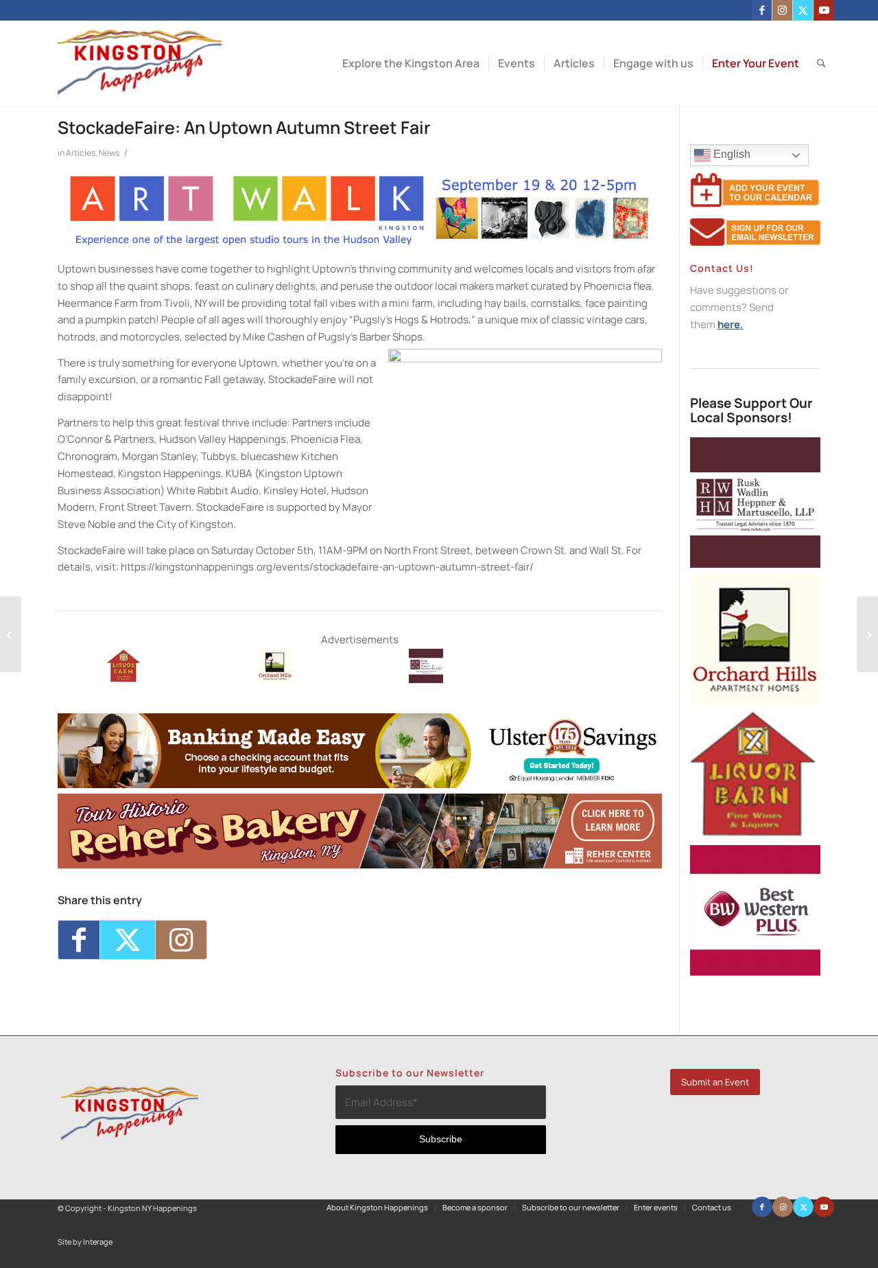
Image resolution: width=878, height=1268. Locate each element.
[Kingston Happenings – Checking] (360, 784)
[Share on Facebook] (78, 940)
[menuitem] (410, 63)
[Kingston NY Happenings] (140, 63)
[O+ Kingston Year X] (867, 634)
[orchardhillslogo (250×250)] (275, 679)
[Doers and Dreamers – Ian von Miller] (10, 634)
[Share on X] (127, 940)
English (730, 154)
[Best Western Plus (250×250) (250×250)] (755, 972)
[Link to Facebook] (762, 10)
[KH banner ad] (360, 864)
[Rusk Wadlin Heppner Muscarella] (426, 679)
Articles (80, 153)
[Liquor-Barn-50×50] (124, 679)
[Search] (821, 63)
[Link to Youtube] (824, 10)
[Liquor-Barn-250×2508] (755, 836)
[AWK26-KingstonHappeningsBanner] (359, 243)
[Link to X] (803, 10)
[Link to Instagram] (782, 10)
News (109, 153)
